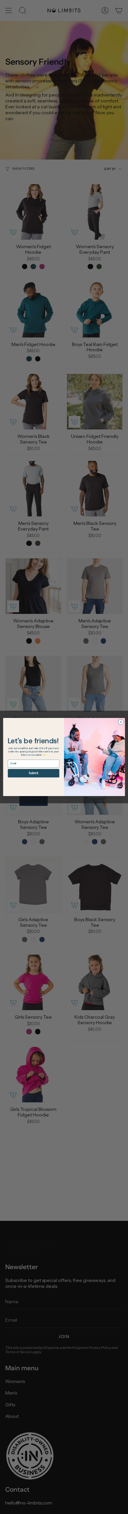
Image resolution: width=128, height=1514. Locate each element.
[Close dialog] (121, 722)
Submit (33, 773)
